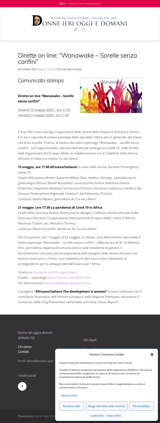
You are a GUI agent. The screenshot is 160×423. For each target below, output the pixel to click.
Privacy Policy (114, 415)
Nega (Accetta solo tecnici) (106, 406)
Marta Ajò (29, 69)
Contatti (23, 352)
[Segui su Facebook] (22, 386)
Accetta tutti (71, 406)
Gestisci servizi (69, 395)
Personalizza (141, 406)
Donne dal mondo (69, 69)
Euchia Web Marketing (48, 416)
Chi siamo (25, 347)
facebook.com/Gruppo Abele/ (55, 272)
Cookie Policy (97, 415)
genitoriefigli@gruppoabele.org (67, 283)
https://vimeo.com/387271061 (68, 277)
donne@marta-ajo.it (40, 361)
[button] (152, 354)
